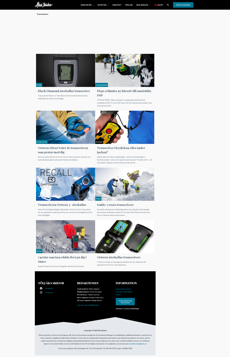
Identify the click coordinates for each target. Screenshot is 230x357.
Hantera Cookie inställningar (127, 308)
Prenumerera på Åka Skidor (125, 301)
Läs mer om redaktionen (88, 305)
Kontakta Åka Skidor (124, 292)
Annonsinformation (123, 289)
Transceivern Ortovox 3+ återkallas (62, 205)
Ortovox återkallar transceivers (118, 257)
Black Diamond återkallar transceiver (64, 91)
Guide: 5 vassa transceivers (115, 205)
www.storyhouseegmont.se (135, 344)
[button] (168, 5)
